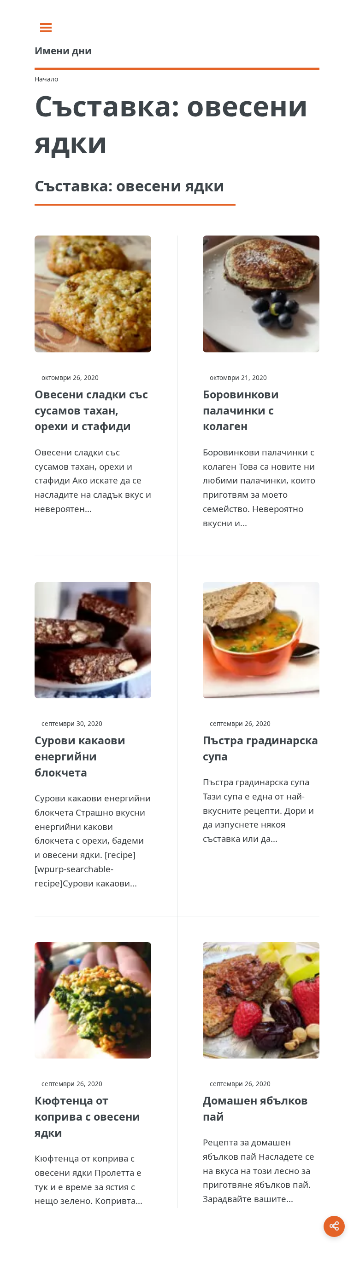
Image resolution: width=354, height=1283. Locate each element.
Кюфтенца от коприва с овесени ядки (87, 1116)
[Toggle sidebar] (46, 27)
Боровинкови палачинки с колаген (241, 410)
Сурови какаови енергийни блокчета (80, 756)
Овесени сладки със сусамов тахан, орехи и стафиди (91, 410)
